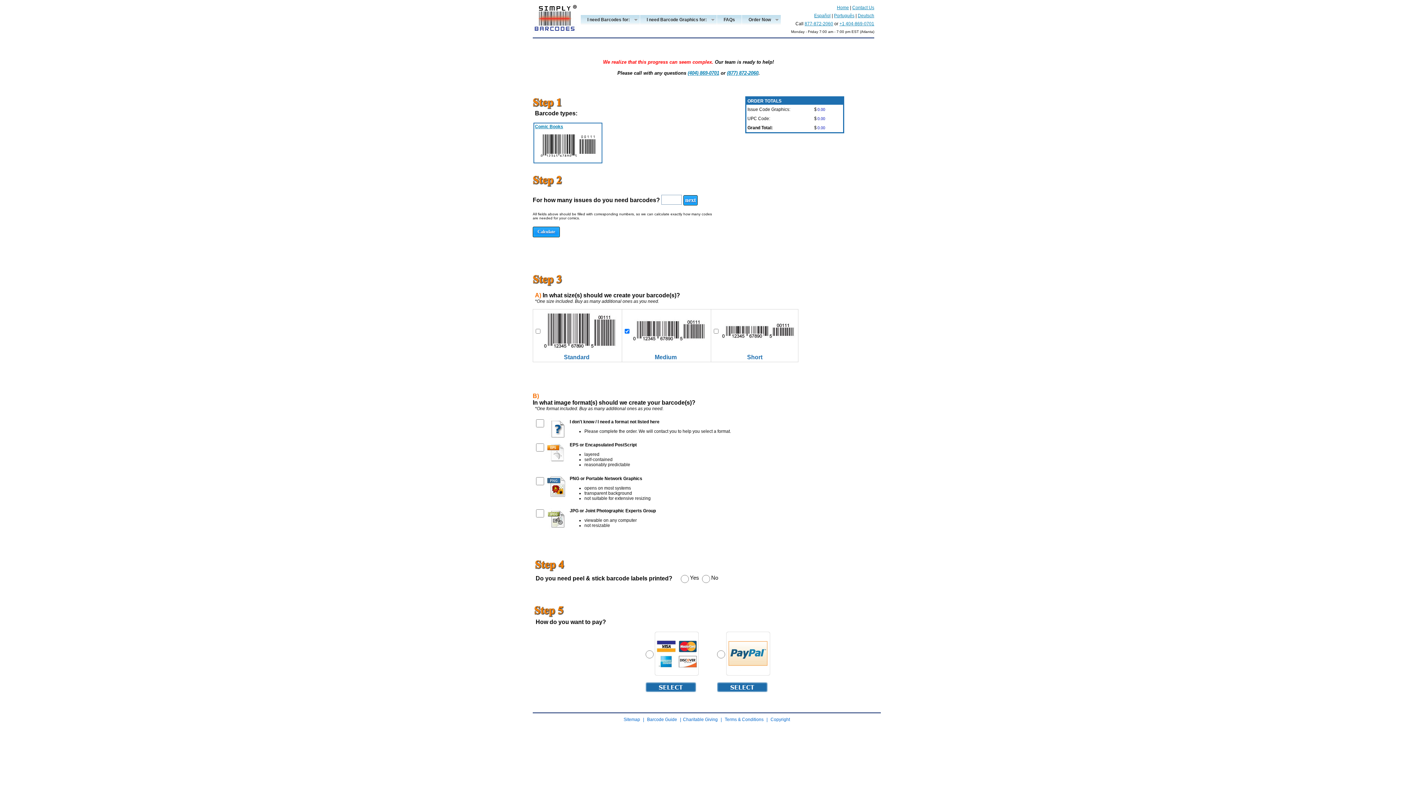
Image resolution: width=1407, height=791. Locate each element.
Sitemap (632, 719)
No (714, 578)
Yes (694, 578)
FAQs (729, 19)
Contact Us (863, 7)
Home (843, 7)
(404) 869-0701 (703, 73)
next (690, 200)
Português (844, 15)
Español (822, 15)
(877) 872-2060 (742, 73)
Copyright (780, 719)
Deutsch (866, 15)
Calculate (546, 231)
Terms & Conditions (744, 719)
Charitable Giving (700, 719)
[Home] (555, 35)
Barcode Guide (662, 719)
